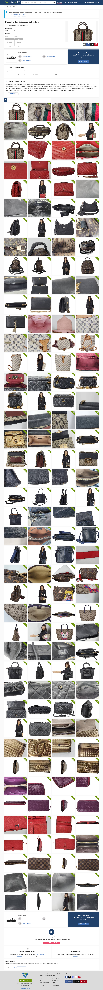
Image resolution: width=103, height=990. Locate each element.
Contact (42, 985)
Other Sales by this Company (18, 14)
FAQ (41, 978)
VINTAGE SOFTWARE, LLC (28, 983)
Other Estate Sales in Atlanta (18, 16)
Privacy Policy (55, 980)
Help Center (55, 983)
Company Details (51, 56)
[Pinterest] (79, 977)
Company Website (27, 56)
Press (53, 982)
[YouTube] (76, 977)
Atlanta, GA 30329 (21, 966)
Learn (41, 980)
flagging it (75, 956)
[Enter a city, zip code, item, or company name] (54, 2)
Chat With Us (26, 980)
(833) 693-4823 (27, 60)
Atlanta (15, 967)
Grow (45, 982)
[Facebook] (66, 977)
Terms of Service (56, 978)
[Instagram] (72, 977)
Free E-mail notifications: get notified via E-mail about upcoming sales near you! (51, 974)
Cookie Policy (55, 985)
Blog (41, 983)
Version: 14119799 (25, 988)
